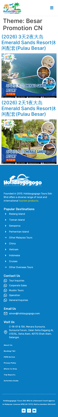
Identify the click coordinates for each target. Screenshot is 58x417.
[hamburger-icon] (51, 8)
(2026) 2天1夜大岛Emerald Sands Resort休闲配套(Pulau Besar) (28, 108)
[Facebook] (24, 411)
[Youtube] (34, 411)
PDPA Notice (9, 357)
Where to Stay (10, 369)
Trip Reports (9, 375)
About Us (8, 345)
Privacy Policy (10, 363)
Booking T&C (9, 351)
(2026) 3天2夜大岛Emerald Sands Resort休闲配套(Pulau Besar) (28, 42)
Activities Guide (11, 381)
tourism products (28, 200)
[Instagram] (29, 411)
